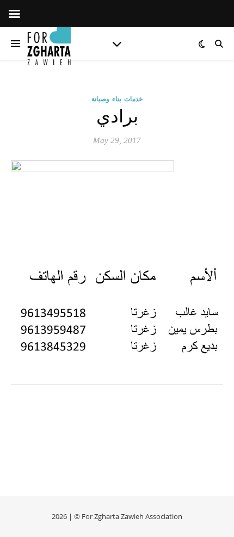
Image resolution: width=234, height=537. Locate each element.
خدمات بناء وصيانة (117, 98)
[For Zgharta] (49, 43)
